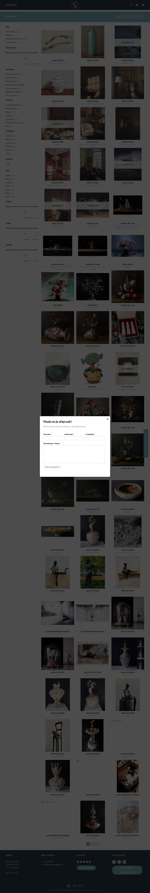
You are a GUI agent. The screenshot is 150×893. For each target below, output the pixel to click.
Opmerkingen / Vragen (52, 443)
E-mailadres (90, 434)
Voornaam (47, 434)
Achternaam (69, 434)
